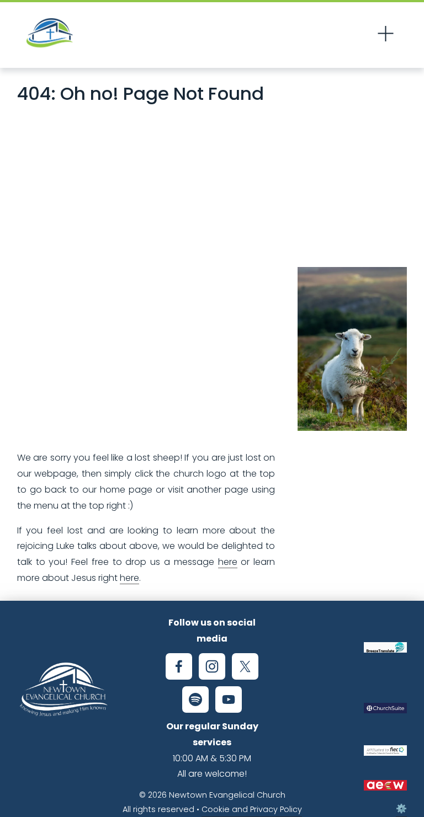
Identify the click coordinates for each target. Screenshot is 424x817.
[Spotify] (195, 699)
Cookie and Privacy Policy (252, 809)
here (227, 562)
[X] (245, 666)
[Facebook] (179, 666)
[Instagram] (212, 666)
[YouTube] (228, 699)
